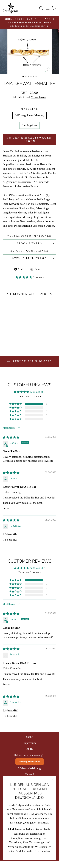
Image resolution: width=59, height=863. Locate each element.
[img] (11, 437)
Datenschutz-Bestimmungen (29, 755)
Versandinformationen (29, 236)
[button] (24, 277)
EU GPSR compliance (30, 250)
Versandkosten (38, 97)
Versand (29, 774)
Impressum (29, 742)
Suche (29, 736)
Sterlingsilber (29, 125)
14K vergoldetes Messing (29, 115)
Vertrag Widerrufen (29, 761)
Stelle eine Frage (29, 258)
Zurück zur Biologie (32, 361)
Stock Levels (29, 243)
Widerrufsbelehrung (29, 768)
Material (29, 109)
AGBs (29, 748)
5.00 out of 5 (37, 391)
